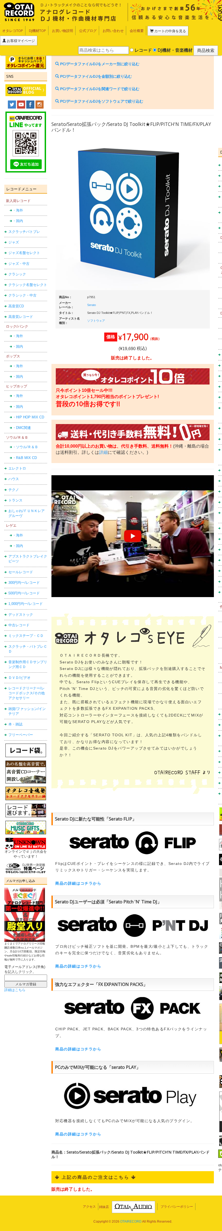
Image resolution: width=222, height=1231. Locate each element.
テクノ (13, 490)
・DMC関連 (21, 428)
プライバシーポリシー (177, 1207)
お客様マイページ (20, 40)
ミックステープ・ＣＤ (26, 636)
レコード (142, 50)
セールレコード (20, 572)
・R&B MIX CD (24, 458)
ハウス (13, 479)
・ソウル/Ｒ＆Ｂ (25, 447)
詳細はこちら (14, 990)
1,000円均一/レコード (25, 604)
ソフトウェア (96, 320)
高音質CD (16, 306)
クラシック (17, 274)
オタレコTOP (12, 30)
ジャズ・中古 (19, 264)
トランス (15, 500)
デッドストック (20, 615)
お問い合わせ (113, 30)
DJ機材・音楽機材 (174, 50)
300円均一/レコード (24, 583)
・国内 (17, 221)
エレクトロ (17, 468)
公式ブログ (88, 30)
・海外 (17, 210)
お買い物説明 (62, 30)
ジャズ (13, 242)
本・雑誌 (15, 724)
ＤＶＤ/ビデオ (19, 678)
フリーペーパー (20, 735)
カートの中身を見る (170, 30)
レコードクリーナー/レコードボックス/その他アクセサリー (26, 693)
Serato (91, 305)
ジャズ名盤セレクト (24, 253)
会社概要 (137, 30)
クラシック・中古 (22, 295)
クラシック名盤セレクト (27, 285)
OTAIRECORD (131, 1221)
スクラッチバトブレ (24, 232)
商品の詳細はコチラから (78, 883)
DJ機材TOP (37, 30)
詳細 (103, 452)
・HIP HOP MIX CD (28, 417)
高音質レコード (20, 317)
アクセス (89, 1207)
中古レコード (19, 625)
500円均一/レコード (24, 593)
